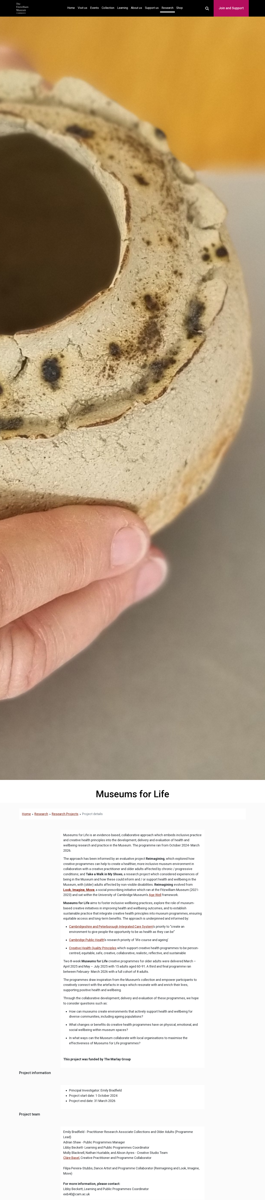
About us (136, 8)
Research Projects (65, 814)
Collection (108, 8)
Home (71, 8)
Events (94, 8)
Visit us (82, 8)
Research (167, 8)
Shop (179, 8)
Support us (152, 8)
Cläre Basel (71, 1158)
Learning (122, 8)
